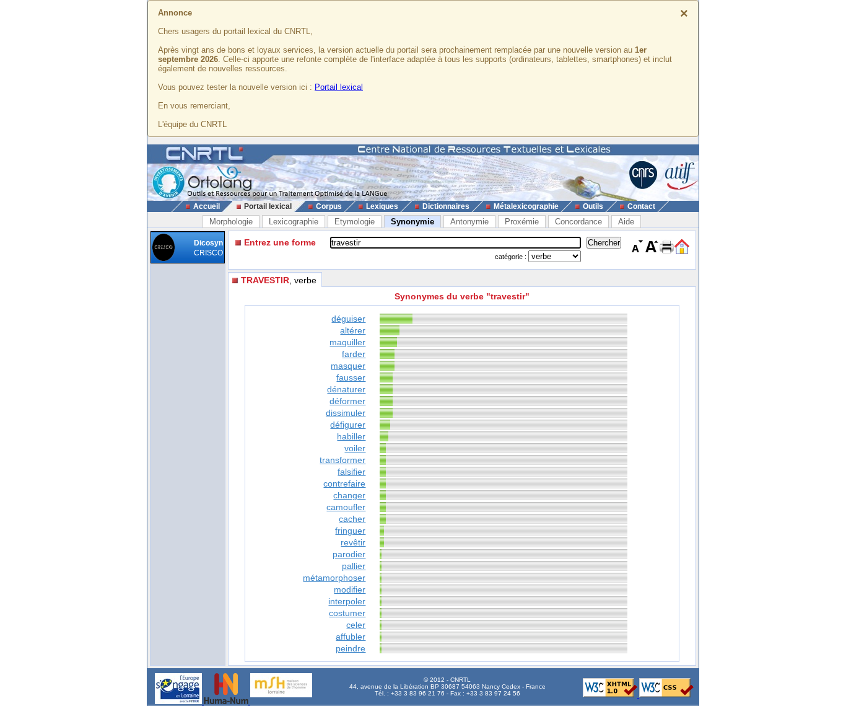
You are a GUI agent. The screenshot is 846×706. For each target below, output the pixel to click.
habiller (351, 436)
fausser (350, 377)
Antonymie (469, 221)
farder (353, 354)
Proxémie (522, 221)
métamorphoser (334, 578)
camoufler (345, 507)
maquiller (347, 342)
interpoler (346, 601)
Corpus (329, 206)
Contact (641, 206)
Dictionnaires (445, 206)
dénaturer (346, 389)
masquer (348, 366)
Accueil (206, 206)
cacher (352, 519)
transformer (342, 460)
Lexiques (382, 206)
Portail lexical (339, 87)
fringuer (350, 531)
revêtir (353, 542)
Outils (593, 206)
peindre (350, 648)
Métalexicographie (526, 206)
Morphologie (231, 221)
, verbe (278, 280)
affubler (350, 637)
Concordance (578, 221)
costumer (347, 613)
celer (355, 625)
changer (349, 495)
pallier (353, 566)
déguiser (348, 319)
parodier (349, 554)
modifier (349, 589)
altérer (352, 330)
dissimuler (345, 413)
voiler (354, 448)
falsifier (351, 472)
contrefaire (344, 483)
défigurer (347, 425)
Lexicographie (293, 221)
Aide (626, 221)
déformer (347, 401)
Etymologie (354, 221)
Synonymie (412, 221)
